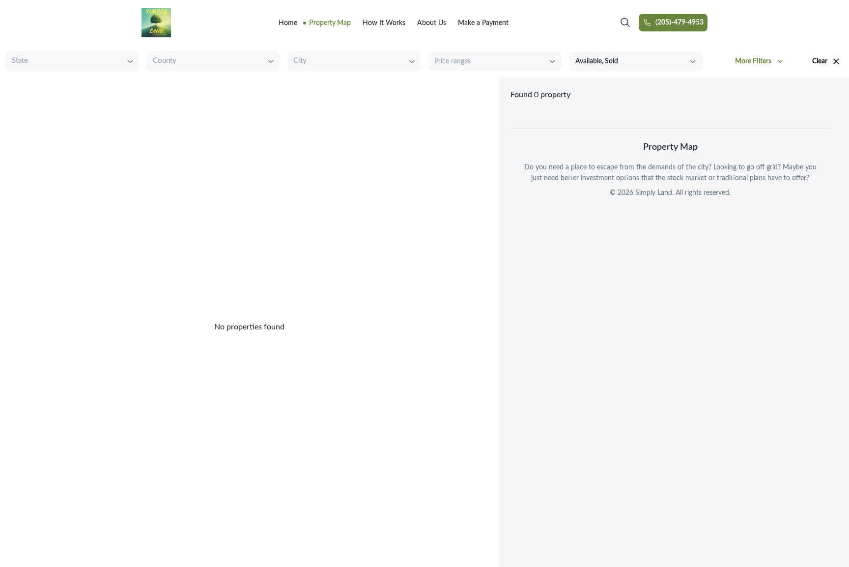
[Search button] (625, 22)
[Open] (130, 61)
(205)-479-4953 (679, 22)
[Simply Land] (156, 22)
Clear (819, 61)
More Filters (753, 61)
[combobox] (65, 61)
